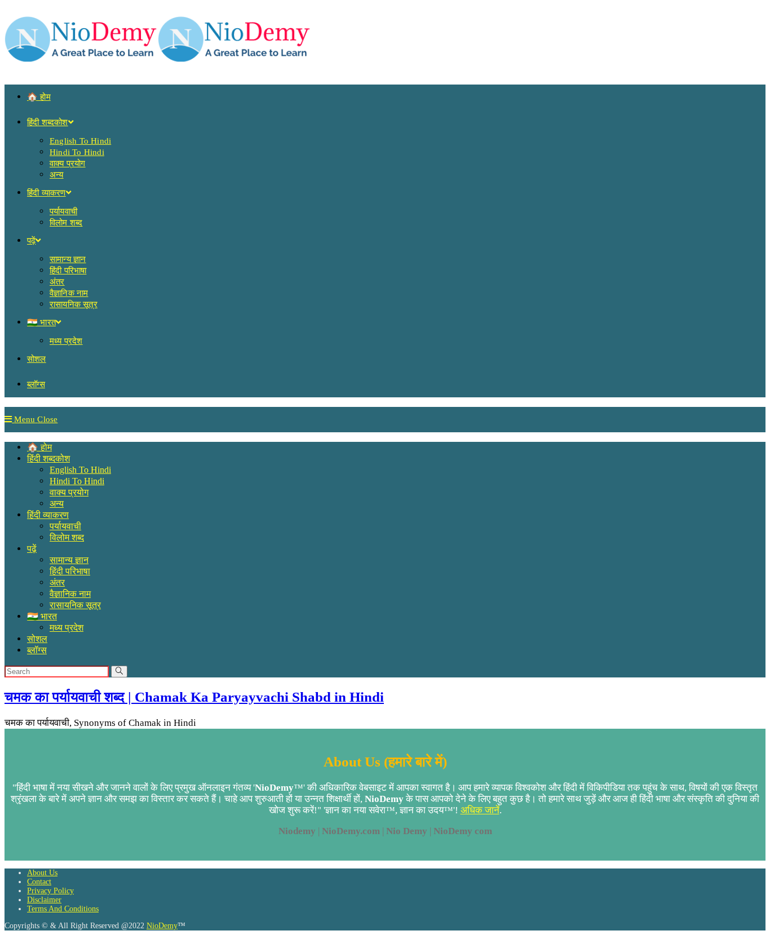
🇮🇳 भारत (42, 616)
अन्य (57, 503)
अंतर (57, 582)
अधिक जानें (480, 810)
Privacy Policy (50, 891)
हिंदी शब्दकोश (48, 458)
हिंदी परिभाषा (70, 571)
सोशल (37, 639)
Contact (39, 882)
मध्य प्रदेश (66, 627)
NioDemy (162, 925)
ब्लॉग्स (37, 650)
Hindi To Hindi (77, 481)
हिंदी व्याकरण (48, 515)
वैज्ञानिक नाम (70, 594)
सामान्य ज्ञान (69, 560)
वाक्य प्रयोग (69, 492)
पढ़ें (32, 548)
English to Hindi (80, 470)
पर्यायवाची (65, 526)
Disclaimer (44, 900)
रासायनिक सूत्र (75, 605)
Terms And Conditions (63, 909)
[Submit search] (119, 671)
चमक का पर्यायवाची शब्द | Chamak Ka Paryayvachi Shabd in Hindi (194, 696)
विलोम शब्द (67, 537)
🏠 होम (39, 447)
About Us (42, 872)
